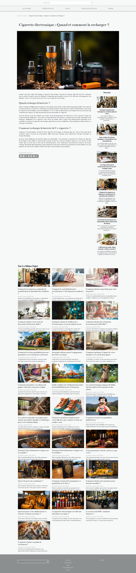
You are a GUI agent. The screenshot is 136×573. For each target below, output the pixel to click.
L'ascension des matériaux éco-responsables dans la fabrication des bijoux (107, 221)
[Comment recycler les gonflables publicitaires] (102, 406)
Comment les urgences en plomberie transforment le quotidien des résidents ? (107, 194)
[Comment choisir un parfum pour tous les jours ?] (102, 277)
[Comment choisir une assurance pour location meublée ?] (102, 469)
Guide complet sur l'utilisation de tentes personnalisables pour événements (67, 386)
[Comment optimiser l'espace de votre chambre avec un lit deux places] (102, 340)
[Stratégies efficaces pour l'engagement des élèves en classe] (68, 340)
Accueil (19, 16)
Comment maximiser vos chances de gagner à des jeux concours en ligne (32, 386)
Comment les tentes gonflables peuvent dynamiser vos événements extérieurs (33, 353)
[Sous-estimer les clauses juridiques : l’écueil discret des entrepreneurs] (107, 129)
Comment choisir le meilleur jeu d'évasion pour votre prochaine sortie (66, 323)
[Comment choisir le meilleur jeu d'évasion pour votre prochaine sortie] (68, 310)
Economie (27, 8)
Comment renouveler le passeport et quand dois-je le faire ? (66, 482)
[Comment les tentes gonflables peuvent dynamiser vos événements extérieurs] (34, 340)
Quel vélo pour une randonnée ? (30, 481)
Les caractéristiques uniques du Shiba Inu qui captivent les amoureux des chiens (100, 387)
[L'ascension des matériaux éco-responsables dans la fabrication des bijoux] (107, 212)
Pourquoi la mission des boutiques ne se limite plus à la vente (107, 111)
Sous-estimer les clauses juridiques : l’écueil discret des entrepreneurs (106, 139)
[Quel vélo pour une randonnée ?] (34, 469)
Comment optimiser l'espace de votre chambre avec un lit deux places (100, 353)
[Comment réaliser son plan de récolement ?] (34, 530)
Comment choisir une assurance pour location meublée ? (100, 482)
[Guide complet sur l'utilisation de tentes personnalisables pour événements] (68, 373)
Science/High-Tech (89, 8)
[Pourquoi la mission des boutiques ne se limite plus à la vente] (107, 102)
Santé (67, 8)
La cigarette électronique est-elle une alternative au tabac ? (66, 512)
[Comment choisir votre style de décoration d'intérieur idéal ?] (34, 310)
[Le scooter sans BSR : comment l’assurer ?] (102, 500)
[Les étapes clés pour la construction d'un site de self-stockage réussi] (107, 157)
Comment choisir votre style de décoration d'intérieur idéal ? (30, 323)
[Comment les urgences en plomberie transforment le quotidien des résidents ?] (107, 184)
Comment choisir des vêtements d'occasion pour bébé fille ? (98, 323)
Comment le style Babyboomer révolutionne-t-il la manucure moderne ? (67, 291)
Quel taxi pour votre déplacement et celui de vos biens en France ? (32, 512)
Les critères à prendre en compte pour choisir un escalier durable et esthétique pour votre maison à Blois (33, 420)
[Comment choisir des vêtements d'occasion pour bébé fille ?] (102, 310)
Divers (110, 8)
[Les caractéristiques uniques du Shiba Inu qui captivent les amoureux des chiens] (102, 373)
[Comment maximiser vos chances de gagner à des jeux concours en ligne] (34, 373)
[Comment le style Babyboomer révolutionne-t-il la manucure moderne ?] (68, 277)
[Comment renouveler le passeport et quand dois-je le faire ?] (68, 469)
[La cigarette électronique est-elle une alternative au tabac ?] (68, 500)
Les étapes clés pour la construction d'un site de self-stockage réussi (107, 166)
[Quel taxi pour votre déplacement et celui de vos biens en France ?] (34, 500)
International (48, 8)
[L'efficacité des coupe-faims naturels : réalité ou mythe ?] (107, 239)
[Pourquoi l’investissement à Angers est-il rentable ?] (34, 439)
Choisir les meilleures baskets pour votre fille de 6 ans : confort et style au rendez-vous (67, 420)
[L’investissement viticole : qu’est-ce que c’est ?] (102, 439)
